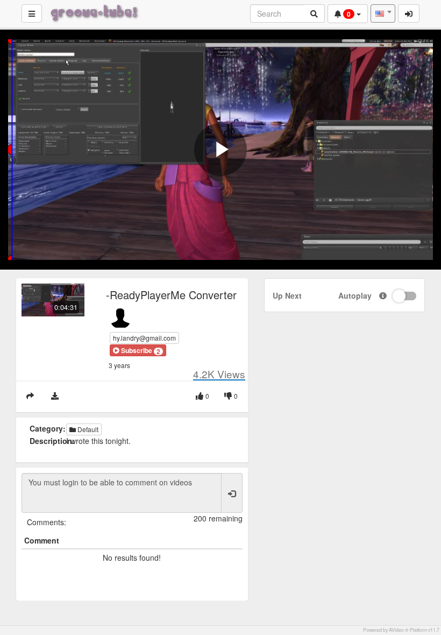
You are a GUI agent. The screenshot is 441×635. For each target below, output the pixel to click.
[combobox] (383, 13)
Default (87, 429)
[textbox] (383, 13)
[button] (138, 350)
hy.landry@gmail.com (144, 337)
